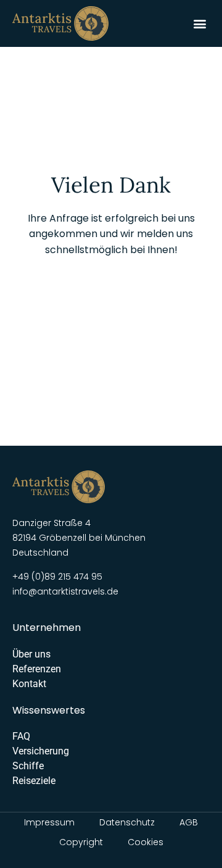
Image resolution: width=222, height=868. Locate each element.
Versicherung (40, 751)
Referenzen (36, 669)
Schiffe (28, 766)
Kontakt (29, 684)
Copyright (81, 842)
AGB (188, 822)
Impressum (49, 822)
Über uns (31, 654)
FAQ (21, 736)
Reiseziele (34, 781)
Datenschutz (127, 822)
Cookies (145, 842)
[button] (199, 23)
